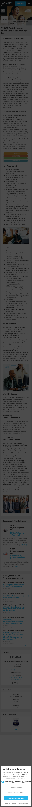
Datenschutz (7, 803)
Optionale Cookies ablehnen (16, 793)
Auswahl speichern (16, 787)
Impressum (14, 803)
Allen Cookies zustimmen (16, 798)
